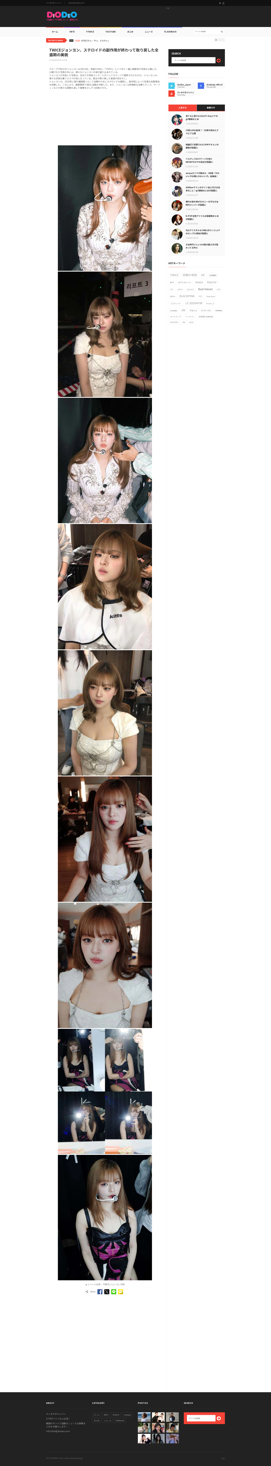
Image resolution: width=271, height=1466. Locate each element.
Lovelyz (173, 310)
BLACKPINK (187, 296)
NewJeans (211, 296)
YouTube (111, 31)
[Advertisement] (168, 17)
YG (184, 322)
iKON (191, 322)
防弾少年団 (190, 275)
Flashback (170, 31)
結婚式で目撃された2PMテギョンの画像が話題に (202, 146)
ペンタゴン (190, 316)
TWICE (174, 275)
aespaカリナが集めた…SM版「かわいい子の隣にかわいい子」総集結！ (202, 175)
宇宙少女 (193, 310)
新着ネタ (211, 107)
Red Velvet (205, 289)
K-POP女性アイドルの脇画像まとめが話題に (202, 217)
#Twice (90, 31)
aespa (199, 282)
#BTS (72, 31)
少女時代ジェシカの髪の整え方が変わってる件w (202, 246)
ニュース (149, 31)
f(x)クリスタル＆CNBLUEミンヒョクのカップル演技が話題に (203, 232)
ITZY (200, 296)
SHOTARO (174, 322)
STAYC (180, 289)
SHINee (218, 310)
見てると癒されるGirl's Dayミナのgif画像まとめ (202, 117)
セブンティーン (184, 282)
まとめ (130, 31)
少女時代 (213, 275)
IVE (203, 275)
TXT (171, 289)
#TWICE (116, 1414)
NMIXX (172, 296)
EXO (219, 289)
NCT (172, 282)
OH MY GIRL (206, 310)
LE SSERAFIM (193, 303)
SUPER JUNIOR (206, 316)
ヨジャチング (175, 316)
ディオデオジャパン (53, 3)
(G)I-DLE (190, 289)
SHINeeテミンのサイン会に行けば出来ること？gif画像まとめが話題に (203, 189)
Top (223, 1458)
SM (183, 310)
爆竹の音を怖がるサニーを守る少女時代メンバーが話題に (202, 203)
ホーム (55, 31)
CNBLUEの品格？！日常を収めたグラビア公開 (202, 132)
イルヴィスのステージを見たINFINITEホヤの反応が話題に (199, 160)
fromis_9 (210, 303)
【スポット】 (175, 303)
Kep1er (212, 282)
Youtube (127, 1414)
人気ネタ (182, 107)
